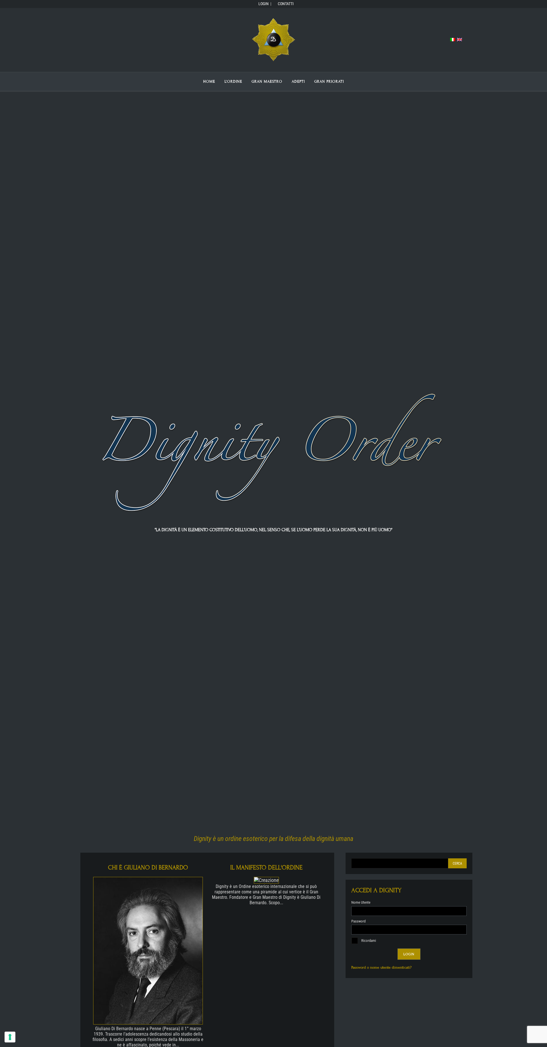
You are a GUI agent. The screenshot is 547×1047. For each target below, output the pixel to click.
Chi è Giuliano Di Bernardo (148, 867)
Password (358, 921)
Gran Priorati (329, 81)
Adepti (298, 81)
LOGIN (263, 3)
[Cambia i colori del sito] (466, 40)
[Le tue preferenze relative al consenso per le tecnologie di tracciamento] (10, 1037)
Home (209, 81)
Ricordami (368, 940)
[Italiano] (452, 39)
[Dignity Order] (273, 61)
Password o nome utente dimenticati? (381, 967)
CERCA (457, 863)
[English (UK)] (459, 39)
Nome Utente (360, 902)
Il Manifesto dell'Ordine (266, 867)
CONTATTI (285, 3)
